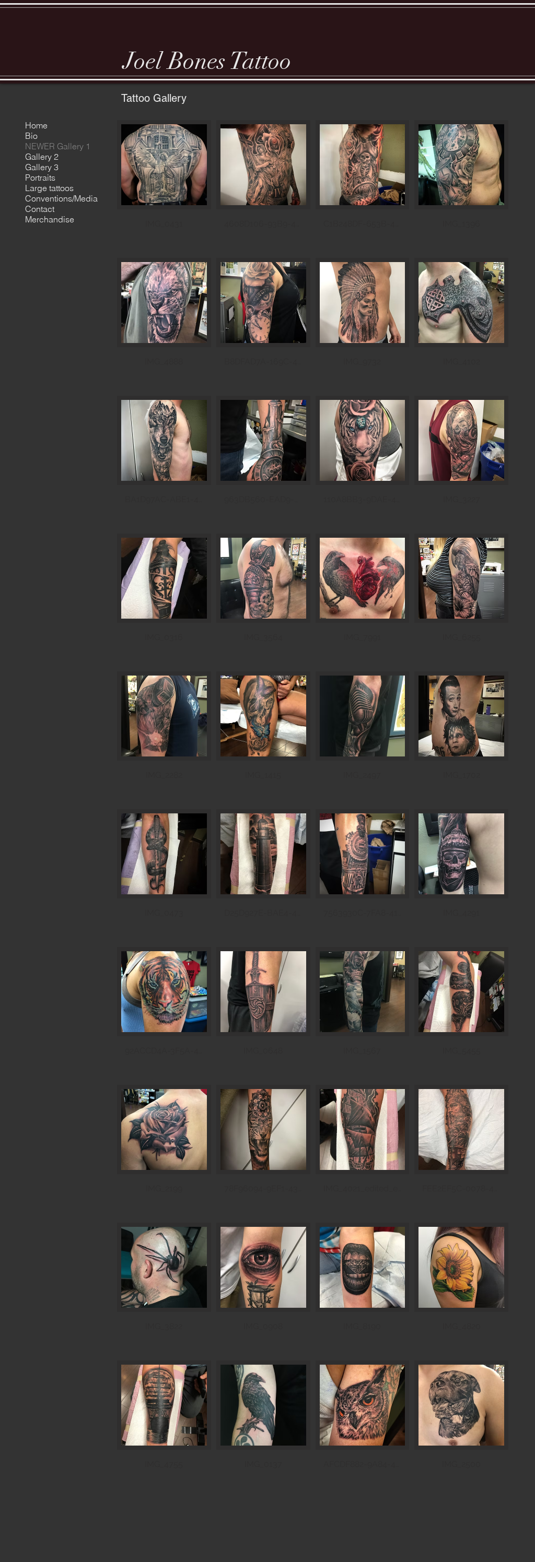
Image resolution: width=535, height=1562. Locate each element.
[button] (164, 186)
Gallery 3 (42, 167)
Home (36, 125)
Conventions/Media (61, 198)
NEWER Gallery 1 (57, 146)
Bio (31, 136)
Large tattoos (49, 188)
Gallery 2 (42, 156)
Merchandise (49, 219)
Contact (39, 209)
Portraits (40, 177)
